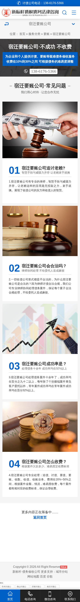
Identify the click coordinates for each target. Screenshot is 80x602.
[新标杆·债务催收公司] (34, 12)
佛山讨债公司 (21, 587)
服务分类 (34, 33)
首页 (22, 33)
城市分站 (62, 571)
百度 (43, 576)
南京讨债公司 (51, 587)
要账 (46, 33)
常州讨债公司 (6, 587)
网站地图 (33, 576)
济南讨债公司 (36, 587)
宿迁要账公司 (62, 33)
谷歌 (50, 576)
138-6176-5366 (43, 71)
